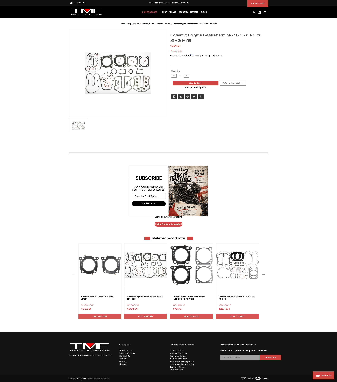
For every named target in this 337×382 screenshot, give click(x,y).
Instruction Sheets (178, 358)
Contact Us (124, 356)
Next (264, 274)
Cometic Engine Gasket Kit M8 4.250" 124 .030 (145, 298)
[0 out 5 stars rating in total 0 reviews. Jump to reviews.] (176, 51)
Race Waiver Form (178, 353)
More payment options (195, 87)
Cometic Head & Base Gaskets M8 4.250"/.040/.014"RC (189, 298)
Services (123, 361)
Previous (73, 274)
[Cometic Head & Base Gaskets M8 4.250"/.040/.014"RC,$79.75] (191, 265)
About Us (123, 358)
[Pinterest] (201, 96)
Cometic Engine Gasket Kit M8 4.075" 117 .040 (236, 298)
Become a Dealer (178, 356)
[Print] (187, 96)
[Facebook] (174, 96)
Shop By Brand (125, 350)
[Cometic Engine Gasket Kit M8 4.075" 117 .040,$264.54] (237, 265)
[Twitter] (194, 96)
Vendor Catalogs (127, 353)
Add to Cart (100, 316)
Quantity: (175, 71)
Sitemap (123, 364)
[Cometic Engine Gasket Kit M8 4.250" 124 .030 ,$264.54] (145, 265)
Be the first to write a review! (168, 224)
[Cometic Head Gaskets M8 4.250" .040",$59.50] (100, 265)
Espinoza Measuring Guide (182, 361)
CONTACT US (80, 2)
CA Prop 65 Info (177, 350)
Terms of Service (178, 367)
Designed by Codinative (98, 378)
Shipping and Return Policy (182, 364)
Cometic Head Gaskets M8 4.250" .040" (97, 298)
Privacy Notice (176, 369)
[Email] (180, 96)
